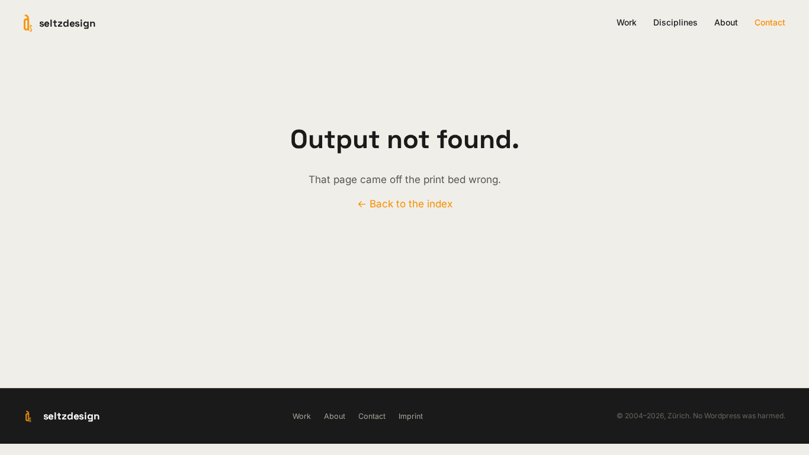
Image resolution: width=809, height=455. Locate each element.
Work (627, 22)
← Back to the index (404, 204)
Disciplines (675, 22)
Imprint (411, 416)
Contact (770, 22)
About (726, 22)
